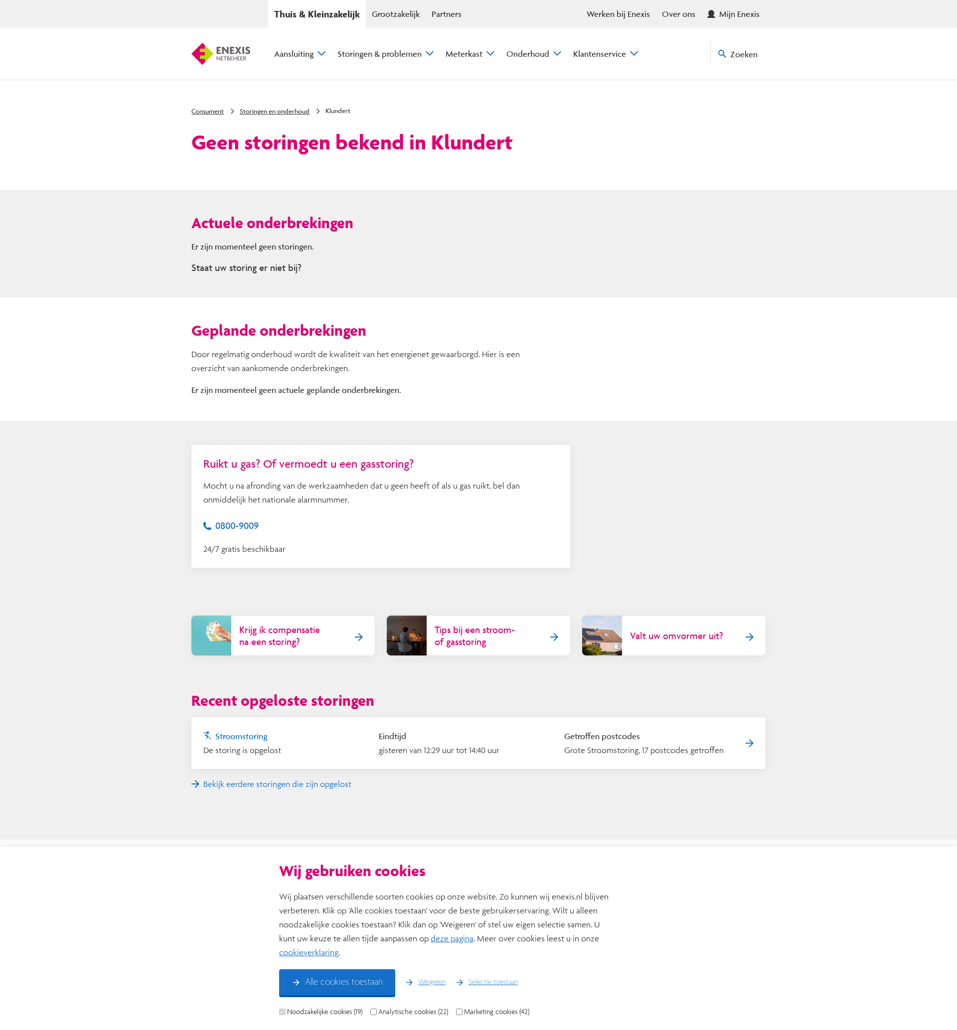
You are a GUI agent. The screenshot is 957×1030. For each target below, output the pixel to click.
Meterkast (464, 53)
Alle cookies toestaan (344, 982)
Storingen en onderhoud (275, 111)
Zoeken (744, 54)
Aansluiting (294, 53)
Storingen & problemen (379, 53)
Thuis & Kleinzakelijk (317, 14)
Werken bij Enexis (618, 13)
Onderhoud (527, 53)
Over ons (678, 13)
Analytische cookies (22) (413, 1012)
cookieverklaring (308, 952)
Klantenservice (599, 53)
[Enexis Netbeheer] (220, 53)
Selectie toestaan (493, 982)
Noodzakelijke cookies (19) (324, 1012)
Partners (447, 13)
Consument (207, 111)
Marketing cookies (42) (496, 1012)
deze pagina (452, 938)
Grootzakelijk (396, 13)
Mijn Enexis (739, 13)
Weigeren (432, 982)
